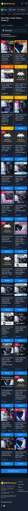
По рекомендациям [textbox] (8, 36)
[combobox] (8, 36)
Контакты (20, 481)
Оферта (20, 487)
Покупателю (21, 484)
